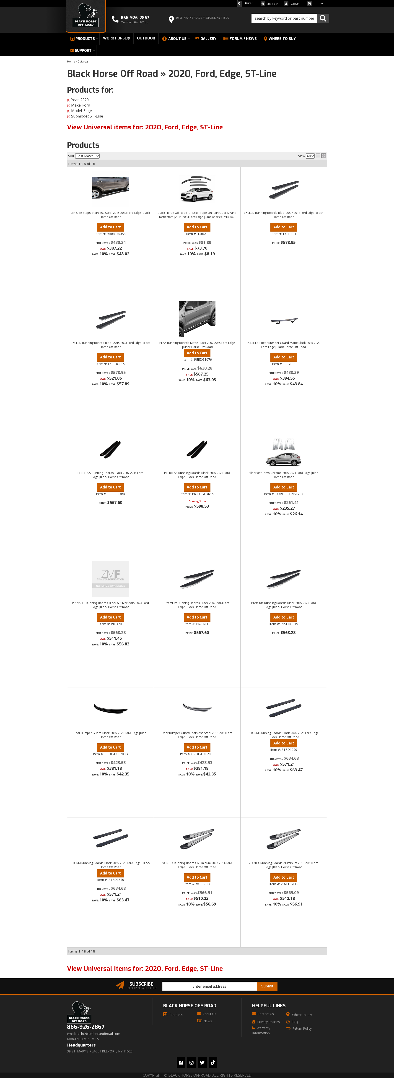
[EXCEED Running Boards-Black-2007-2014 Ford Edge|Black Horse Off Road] (283, 189)
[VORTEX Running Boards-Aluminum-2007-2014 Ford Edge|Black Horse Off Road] (197, 839)
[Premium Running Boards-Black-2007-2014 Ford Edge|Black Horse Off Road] (197, 579)
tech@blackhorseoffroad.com (98, 1034)
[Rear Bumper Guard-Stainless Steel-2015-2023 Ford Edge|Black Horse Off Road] (197, 709)
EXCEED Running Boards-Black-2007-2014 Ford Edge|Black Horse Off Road (283, 215)
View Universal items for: (145, 127)
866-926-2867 (85, 1027)
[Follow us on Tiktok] (213, 1062)
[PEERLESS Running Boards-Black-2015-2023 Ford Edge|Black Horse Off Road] (197, 449)
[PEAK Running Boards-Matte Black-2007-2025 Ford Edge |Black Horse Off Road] (197, 319)
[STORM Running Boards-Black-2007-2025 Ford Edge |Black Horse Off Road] (283, 709)
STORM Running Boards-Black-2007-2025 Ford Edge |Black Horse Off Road (284, 735)
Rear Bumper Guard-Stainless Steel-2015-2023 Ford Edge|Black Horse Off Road (197, 735)
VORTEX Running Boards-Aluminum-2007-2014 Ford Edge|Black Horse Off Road (197, 865)
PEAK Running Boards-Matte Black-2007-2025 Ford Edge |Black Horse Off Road (197, 345)
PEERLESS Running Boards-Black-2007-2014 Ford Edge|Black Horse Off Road (110, 475)
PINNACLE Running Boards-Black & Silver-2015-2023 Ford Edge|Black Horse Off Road (110, 605)
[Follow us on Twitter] (202, 1062)
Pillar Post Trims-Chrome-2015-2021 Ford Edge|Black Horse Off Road (283, 475)
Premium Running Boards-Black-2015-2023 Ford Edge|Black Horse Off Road (283, 605)
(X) (68, 100)
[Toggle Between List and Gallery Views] (321, 155)
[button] (290, 18)
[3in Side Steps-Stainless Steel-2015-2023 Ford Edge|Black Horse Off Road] (110, 189)
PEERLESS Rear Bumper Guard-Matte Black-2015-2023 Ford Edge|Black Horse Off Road (283, 345)
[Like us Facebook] (181, 1062)
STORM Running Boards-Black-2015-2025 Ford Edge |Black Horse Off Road (110, 865)
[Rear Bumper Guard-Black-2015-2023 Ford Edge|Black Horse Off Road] (110, 709)
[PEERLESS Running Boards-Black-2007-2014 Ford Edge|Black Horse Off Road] (110, 449)
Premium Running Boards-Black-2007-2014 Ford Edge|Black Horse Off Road (197, 605)
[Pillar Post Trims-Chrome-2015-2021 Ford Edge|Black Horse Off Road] (283, 449)
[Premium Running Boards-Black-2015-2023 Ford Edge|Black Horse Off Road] (283, 579)
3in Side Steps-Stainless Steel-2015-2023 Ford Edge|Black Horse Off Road (110, 215)
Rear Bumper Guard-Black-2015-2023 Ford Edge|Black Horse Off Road (111, 735)
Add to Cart (110, 227)
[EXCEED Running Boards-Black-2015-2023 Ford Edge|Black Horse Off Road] (110, 319)
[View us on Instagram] (191, 1062)
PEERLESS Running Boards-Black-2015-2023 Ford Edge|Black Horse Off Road (197, 475)
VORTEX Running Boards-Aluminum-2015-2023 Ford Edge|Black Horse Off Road (284, 865)
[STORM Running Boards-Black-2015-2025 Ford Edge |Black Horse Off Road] (110, 839)
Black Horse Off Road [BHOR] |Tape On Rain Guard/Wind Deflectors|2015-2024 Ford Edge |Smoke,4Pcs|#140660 (197, 215)
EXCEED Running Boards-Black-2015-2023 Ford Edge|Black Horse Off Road (110, 345)
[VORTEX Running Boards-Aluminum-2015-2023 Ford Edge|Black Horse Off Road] (283, 839)
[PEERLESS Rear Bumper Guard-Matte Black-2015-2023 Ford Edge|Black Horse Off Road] (283, 319)
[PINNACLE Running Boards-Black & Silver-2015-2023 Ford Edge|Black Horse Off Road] (110, 579)
